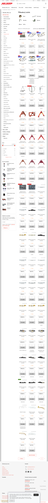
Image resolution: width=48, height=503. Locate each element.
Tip (9, 153)
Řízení (5, 125)
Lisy (4, 90)
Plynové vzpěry (6, 73)
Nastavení (12, 500)
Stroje (4, 136)
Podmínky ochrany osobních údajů (8, 475)
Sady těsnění (6, 102)
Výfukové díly (6, 67)
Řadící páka (5, 55)
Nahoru (21, 458)
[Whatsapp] (31, 472)
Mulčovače (5, 92)
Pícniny (5, 89)
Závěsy (5, 71)
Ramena (5, 41)
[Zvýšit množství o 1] (25, 50)
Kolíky (5, 43)
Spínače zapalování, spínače (8, 61)
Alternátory (6, 98)
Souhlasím (36, 494)
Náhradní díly (6, 14)
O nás (3, 0)
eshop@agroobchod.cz (31, 466)
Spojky (5, 51)
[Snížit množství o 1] (20, 50)
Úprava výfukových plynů (8, 79)
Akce (9, 150)
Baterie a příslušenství (7, 47)
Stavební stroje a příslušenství (9, 112)
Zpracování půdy (6, 24)
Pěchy (5, 117)
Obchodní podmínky (5, 473)
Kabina (5, 32)
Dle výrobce (6, 30)
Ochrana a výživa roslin (8, 87)
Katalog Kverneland (5, 472)
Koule (5, 36)
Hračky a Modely (6, 131)
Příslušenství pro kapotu (8, 75)
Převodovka (6, 49)
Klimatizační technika (7, 123)
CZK (33, 0)
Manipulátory (6, 83)
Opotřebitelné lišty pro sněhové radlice (9, 65)
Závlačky (5, 39)
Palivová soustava (7, 77)
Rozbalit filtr (8, 157)
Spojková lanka (6, 53)
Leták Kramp (5, 134)
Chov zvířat (5, 129)
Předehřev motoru (7, 106)
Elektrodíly (5, 59)
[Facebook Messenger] (28, 472)
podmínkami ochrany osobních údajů (8, 225)
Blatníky (5, 81)
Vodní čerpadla (6, 104)
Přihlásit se (5, 227)
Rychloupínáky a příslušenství (9, 119)
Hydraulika (5, 45)
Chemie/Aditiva (6, 16)
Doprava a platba (5, 470)
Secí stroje (5, 26)
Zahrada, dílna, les (7, 12)
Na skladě (9, 148)
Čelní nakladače (6, 63)
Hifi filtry (5, 121)
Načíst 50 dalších (32, 455)
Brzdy (4, 69)
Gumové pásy (6, 114)
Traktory (5, 28)
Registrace (43, 0)
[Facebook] (26, 472)
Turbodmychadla (6, 100)
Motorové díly (6, 94)
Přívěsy (5, 22)
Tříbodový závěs (6, 34)
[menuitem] (5, 7)
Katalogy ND (12, 0)
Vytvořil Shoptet (43, 501)
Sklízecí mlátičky (6, 85)
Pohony (5, 20)
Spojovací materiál (7, 18)
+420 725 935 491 (30, 469)
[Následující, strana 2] (42, 458)
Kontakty (7, 0)
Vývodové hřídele (6, 57)
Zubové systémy (6, 115)
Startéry (5, 96)
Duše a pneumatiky (7, 108)
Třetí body (5, 38)
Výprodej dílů (6, 127)
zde (30, 498)
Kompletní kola (6, 110)
